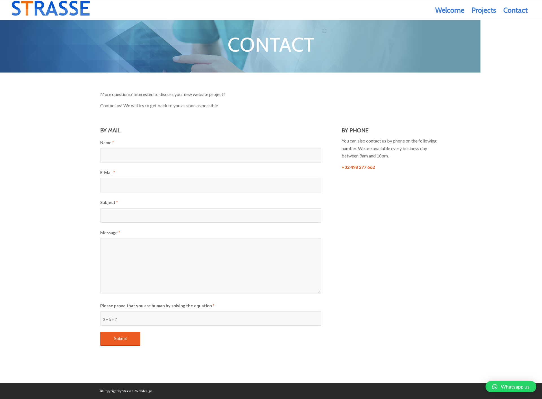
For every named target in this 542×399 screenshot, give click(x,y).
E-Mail (107, 172)
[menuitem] (450, 10)
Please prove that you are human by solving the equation (157, 305)
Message (110, 232)
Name (107, 142)
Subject (109, 202)
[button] (511, 386)
